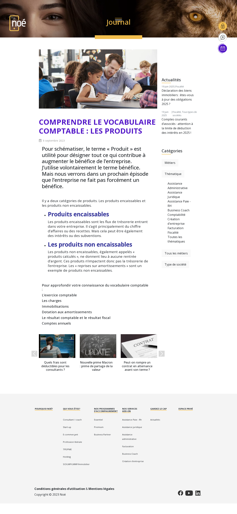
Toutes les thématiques (176, 239)
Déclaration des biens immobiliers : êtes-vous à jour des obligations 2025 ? (178, 97)
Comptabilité (176, 215)
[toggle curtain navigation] (118, 21)
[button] (34, 353)
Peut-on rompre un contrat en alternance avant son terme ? (137, 366)
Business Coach (178, 210)
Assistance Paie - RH (179, 203)
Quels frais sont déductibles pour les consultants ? (55, 366)
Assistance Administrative (178, 185)
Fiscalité (180, 86)
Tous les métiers (176, 253)
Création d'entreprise (176, 221)
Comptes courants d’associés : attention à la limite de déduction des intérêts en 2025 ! (177, 126)
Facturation (175, 228)
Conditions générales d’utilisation (59, 489)
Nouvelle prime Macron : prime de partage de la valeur (96, 366)
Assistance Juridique (175, 194)
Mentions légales (101, 489)
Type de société (175, 264)
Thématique (173, 174)
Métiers (170, 163)
